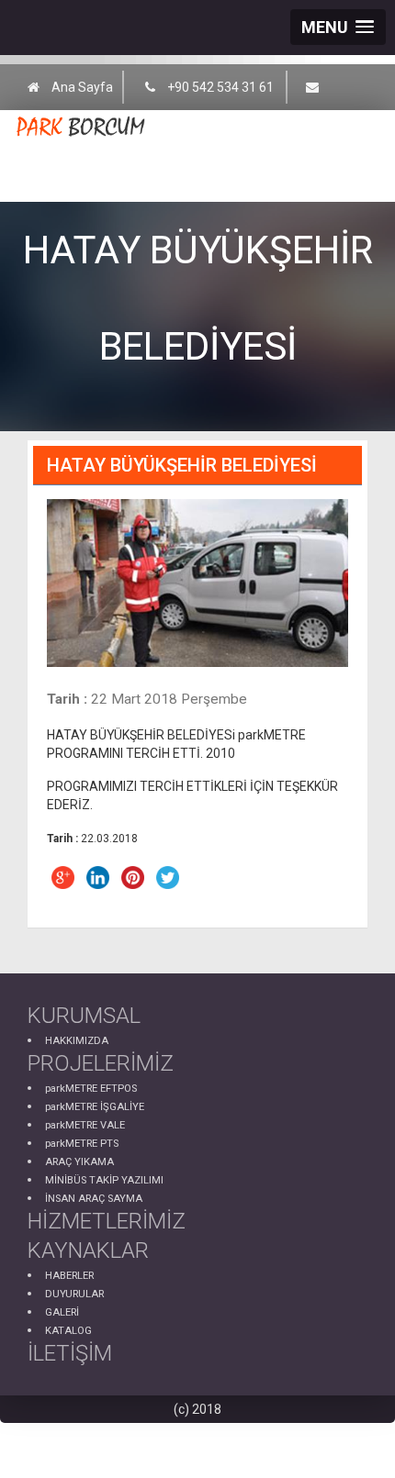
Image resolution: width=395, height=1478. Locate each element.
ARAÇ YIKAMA (79, 1162)
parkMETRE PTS (81, 1144)
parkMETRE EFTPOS (91, 1089)
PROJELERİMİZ (101, 1063)
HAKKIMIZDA (76, 1041)
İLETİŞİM (70, 1353)
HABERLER (69, 1276)
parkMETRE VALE (85, 1125)
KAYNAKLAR (88, 1250)
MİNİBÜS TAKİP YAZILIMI (104, 1180)
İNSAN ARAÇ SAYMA (93, 1199)
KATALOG (68, 1331)
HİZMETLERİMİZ (107, 1221)
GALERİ (62, 1312)
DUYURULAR (74, 1294)
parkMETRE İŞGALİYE (94, 1107)
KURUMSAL (84, 1015)
